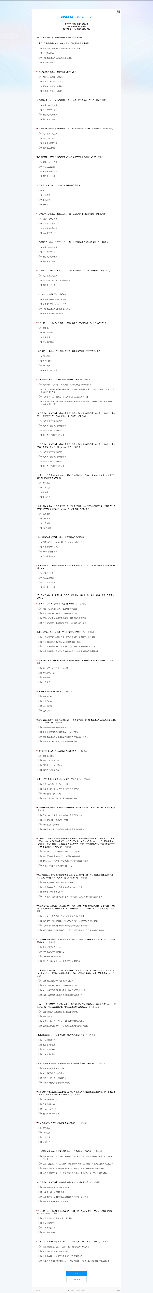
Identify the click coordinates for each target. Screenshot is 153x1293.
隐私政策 (37, 1290)
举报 (118, 1290)
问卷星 (72, 1290)
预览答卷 (76, 1279)
